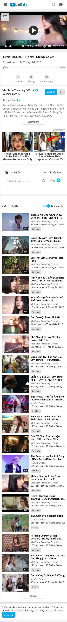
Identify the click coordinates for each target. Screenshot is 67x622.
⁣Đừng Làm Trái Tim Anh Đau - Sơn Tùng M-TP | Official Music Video (47, 359)
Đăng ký (51, 92)
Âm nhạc (16, 99)
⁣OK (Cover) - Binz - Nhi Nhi (45, 317)
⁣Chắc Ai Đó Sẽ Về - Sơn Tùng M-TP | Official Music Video (47, 378)
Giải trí (35, 527)
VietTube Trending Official (18, 90)
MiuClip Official (38, 403)
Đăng (53, 180)
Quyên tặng (46, 81)
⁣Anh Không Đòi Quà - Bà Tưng (48, 575)
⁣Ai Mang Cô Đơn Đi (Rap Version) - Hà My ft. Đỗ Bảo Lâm (46, 538)
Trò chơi (35, 411)
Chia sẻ (18, 81)
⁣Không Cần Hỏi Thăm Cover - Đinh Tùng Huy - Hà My (47, 477)
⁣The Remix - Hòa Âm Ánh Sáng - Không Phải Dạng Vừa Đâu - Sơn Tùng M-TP (48, 399)
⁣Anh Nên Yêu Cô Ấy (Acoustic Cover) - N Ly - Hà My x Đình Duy (47, 280)
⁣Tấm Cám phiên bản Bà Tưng (47, 515)
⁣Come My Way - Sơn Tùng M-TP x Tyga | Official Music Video (47, 240)
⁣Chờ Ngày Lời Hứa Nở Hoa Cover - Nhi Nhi (45, 338)
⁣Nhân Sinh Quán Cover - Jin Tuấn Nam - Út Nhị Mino (46, 418)
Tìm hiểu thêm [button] (55, 610)
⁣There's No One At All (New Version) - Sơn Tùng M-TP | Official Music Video (46, 217)
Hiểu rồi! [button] (8, 614)
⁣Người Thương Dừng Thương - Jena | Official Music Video (48, 498)
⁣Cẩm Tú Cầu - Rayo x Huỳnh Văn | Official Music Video (46, 438)
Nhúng (31, 81)
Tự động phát (58, 205)
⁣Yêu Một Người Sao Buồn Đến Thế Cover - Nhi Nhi (47, 299)
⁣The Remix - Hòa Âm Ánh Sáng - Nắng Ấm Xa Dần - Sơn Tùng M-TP (48, 459)
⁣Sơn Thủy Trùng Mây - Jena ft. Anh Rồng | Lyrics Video (48, 557)
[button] (61, 4)
